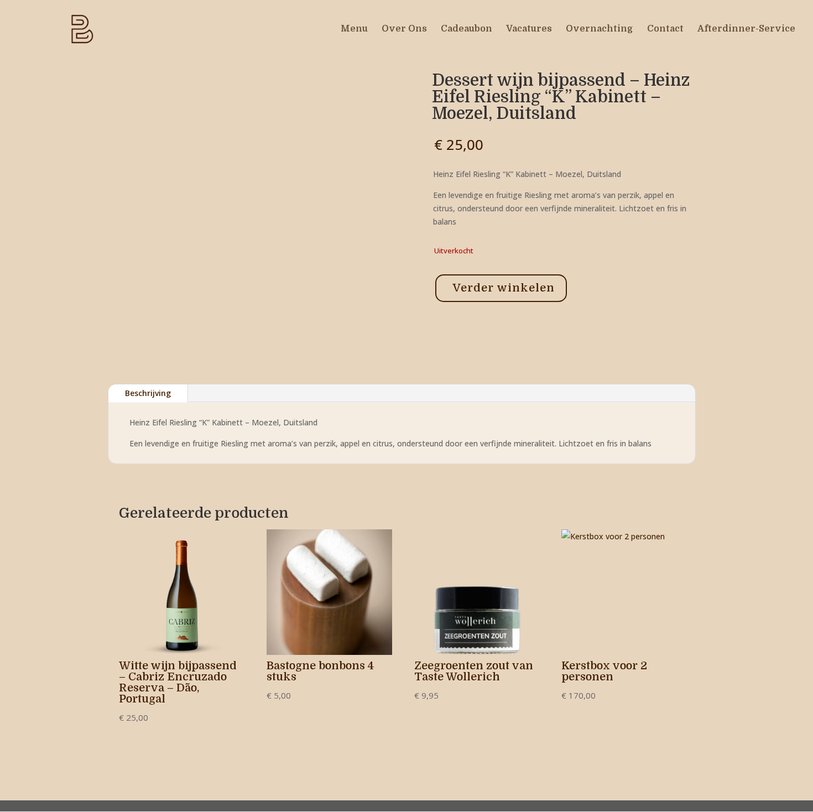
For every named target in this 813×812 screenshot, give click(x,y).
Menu (354, 29)
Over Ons (404, 29)
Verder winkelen (503, 288)
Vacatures (529, 29)
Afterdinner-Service (746, 29)
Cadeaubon (466, 29)
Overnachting (599, 29)
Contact (665, 29)
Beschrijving (148, 393)
